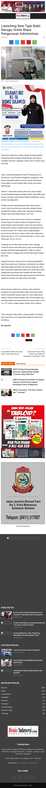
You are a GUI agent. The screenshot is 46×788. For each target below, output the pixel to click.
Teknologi (4, 713)
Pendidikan (5, 697)
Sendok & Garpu (6, 710)
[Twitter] (26, 777)
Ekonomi (4, 688)
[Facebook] (14, 777)
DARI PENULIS (21, 364)
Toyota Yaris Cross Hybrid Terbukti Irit (26, 650)
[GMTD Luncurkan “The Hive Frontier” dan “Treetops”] (6, 392)
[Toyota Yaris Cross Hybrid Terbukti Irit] (6, 652)
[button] (43, 16)
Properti (11, 21)
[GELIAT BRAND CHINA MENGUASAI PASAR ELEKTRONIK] (6, 663)
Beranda (3, 21)
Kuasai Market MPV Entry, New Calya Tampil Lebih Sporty (11, 353)
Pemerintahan (6, 694)
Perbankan (4, 704)
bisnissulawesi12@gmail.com (28, 763)
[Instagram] (20, 777)
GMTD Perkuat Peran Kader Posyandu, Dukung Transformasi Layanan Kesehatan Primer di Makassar (28, 382)
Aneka (3, 691)
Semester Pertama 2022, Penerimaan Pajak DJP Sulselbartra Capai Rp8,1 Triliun (34, 354)
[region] (23, 431)
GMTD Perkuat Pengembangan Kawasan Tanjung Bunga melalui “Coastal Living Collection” (26, 371)
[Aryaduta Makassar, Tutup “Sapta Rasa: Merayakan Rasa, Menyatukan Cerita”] (6, 636)
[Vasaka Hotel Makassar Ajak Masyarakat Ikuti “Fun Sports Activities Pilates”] (6, 625)
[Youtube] (32, 777)
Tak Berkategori (6, 707)
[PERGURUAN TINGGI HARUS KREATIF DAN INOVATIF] (6, 673)
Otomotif (4, 700)
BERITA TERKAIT (8, 364)
